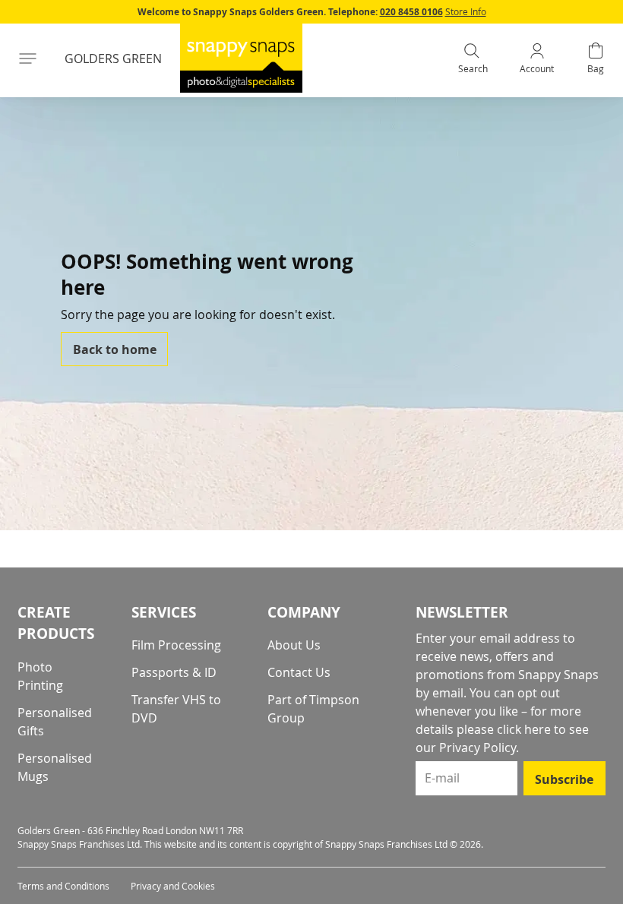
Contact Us (298, 672)
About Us (294, 645)
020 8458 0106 (411, 11)
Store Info (465, 11)
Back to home (115, 349)
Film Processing (176, 645)
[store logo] (241, 58)
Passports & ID (174, 672)
